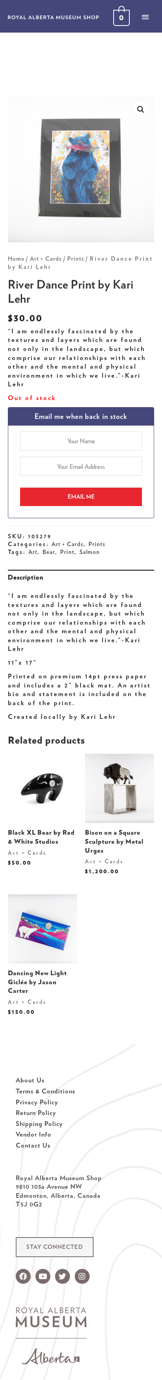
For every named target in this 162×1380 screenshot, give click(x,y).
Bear (48, 552)
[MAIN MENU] (145, 16)
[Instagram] (82, 1276)
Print (67, 552)
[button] (55, 1247)
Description (25, 577)
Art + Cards (46, 258)
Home (16, 258)
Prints (75, 258)
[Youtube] (42, 1276)
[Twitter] (62, 1276)
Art (32, 552)
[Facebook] (23, 1276)
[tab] (81, 577)
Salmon (89, 552)
